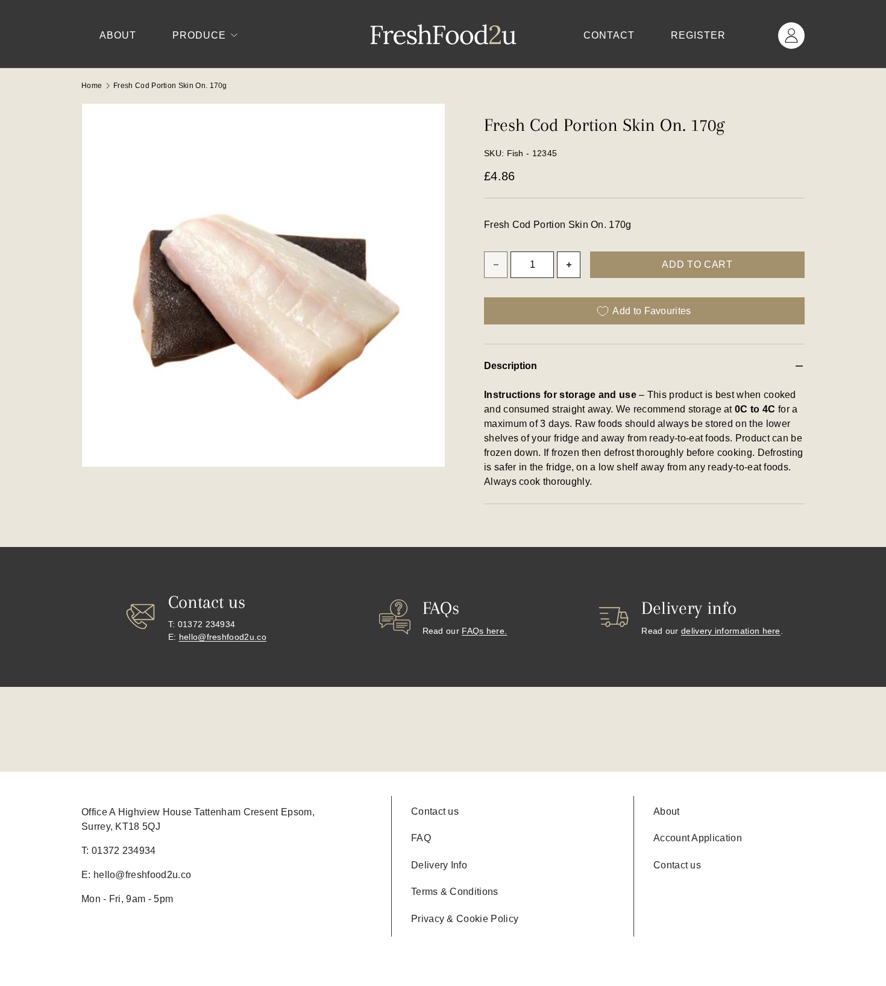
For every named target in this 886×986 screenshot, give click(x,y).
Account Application (697, 838)
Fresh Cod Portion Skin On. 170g (170, 85)
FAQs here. (484, 631)
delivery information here (731, 631)
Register (698, 35)
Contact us (435, 811)
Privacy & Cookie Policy (464, 919)
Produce (199, 35)
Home (91, 85)
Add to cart (697, 264)
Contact (609, 35)
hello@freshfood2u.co (222, 637)
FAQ (421, 838)
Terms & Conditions (454, 891)
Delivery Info (439, 865)
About (117, 35)
